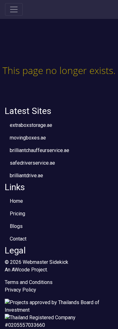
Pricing (17, 214)
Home (16, 201)
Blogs (16, 226)
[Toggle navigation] (14, 9)
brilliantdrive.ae (26, 176)
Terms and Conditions (29, 282)
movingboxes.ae (28, 138)
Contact (18, 239)
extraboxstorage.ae (31, 125)
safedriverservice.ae (32, 163)
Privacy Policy (20, 290)
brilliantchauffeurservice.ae (39, 150)
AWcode (21, 270)
